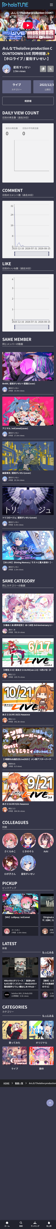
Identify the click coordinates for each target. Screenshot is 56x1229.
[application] (28, 160)
